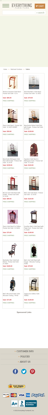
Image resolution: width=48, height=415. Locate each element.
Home (5, 69)
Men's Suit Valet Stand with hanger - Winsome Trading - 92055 (32, 262)
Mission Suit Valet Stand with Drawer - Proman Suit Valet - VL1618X (11, 194)
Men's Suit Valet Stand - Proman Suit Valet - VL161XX (33, 193)
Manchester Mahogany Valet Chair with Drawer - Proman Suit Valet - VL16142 (12, 160)
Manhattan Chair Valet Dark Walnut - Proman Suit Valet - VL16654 (11, 262)
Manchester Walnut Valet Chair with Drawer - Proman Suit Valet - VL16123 (33, 127)
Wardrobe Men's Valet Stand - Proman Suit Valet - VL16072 (33, 92)
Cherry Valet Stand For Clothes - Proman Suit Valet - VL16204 (12, 227)
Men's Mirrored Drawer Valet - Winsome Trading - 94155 (11, 294)
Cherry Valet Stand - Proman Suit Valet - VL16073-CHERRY (12, 126)
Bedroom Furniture (16, 69)
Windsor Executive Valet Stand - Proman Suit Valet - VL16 (12, 92)
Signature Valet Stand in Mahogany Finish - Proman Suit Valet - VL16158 (33, 160)
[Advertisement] (24, 41)
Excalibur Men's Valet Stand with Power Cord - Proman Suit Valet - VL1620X (33, 228)
